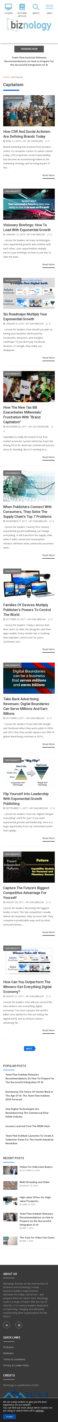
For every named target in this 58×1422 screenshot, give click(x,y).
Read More (48, 175)
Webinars (8, 1353)
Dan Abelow (38, 234)
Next (29, 1048)
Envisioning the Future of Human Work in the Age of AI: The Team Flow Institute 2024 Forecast (29, 1095)
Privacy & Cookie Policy (16, 1365)
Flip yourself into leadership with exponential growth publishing (26, 799)
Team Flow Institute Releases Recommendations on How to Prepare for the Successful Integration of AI (29, 61)
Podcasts (8, 1347)
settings (39, 1410)
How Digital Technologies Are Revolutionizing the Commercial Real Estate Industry (26, 1113)
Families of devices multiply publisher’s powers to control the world (27, 610)
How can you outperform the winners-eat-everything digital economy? (27, 987)
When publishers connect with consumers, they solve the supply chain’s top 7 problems (27, 512)
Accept (9, 1416)
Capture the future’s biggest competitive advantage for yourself (26, 893)
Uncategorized (14, 98)
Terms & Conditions (14, 1359)
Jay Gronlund (35, 141)
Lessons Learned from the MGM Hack (27, 1126)
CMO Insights (12, 191)
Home (6, 77)
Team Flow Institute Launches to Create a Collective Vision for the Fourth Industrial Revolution (29, 1139)
